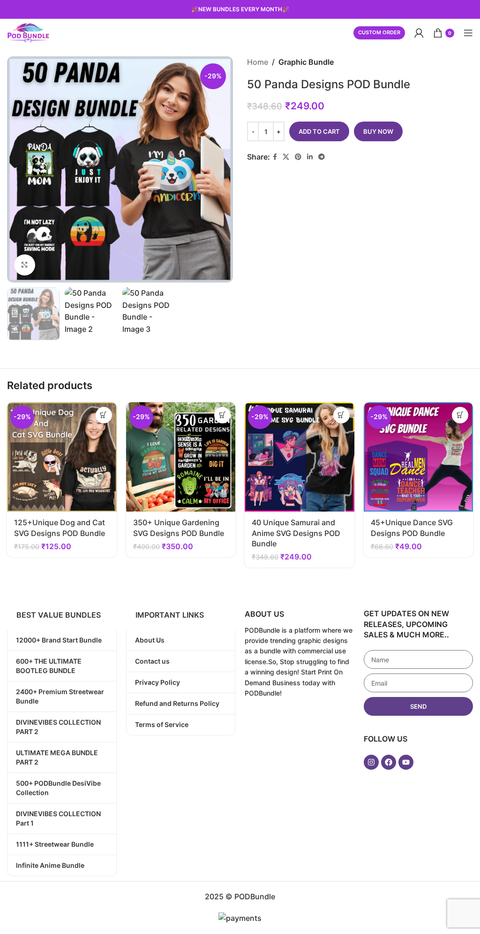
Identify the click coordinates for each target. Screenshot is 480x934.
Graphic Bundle (306, 62)
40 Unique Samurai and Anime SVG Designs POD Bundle (296, 533)
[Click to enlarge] (24, 265)
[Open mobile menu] (468, 32)
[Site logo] (28, 32)
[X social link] (286, 157)
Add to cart (319, 131)
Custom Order (379, 32)
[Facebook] (388, 762)
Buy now (378, 131)
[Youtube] (405, 762)
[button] (104, 415)
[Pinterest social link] (298, 157)
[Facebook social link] (275, 157)
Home (257, 62)
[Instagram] (371, 762)
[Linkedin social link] (309, 157)
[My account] (419, 32)
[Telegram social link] (321, 157)
